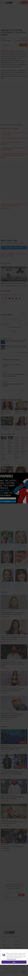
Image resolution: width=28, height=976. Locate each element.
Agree (14, 962)
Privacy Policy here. (11, 959)
